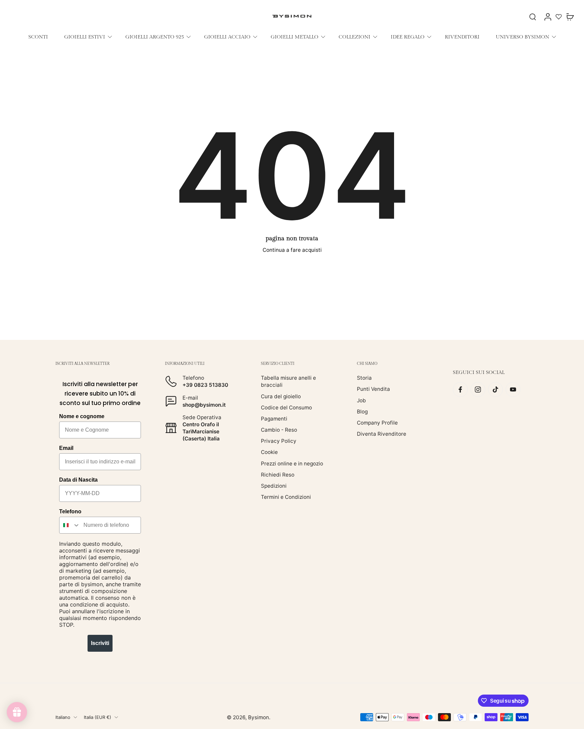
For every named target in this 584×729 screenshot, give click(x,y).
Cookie (269, 452)
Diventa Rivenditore (381, 434)
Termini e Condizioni (286, 497)
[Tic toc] (495, 389)
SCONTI (38, 37)
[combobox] (69, 525)
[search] (532, 16)
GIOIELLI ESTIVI (84, 37)
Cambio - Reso (279, 430)
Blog (362, 411)
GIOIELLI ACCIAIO (227, 37)
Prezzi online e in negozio (292, 463)
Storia (364, 378)
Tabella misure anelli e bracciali (288, 381)
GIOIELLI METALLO (294, 37)
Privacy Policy (278, 441)
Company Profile (377, 423)
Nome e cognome (81, 416)
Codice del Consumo (286, 407)
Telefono (70, 511)
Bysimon (258, 717)
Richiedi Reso (277, 474)
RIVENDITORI (462, 37)
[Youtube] (513, 389)
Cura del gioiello (281, 396)
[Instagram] (477, 389)
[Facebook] (460, 389)
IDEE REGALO (407, 37)
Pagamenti (274, 418)
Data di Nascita (78, 480)
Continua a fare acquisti (292, 250)
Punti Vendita (373, 389)
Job (361, 400)
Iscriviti (100, 643)
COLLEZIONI (354, 37)
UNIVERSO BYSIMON (522, 37)
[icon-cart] (569, 16)
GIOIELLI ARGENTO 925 (154, 37)
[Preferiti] (558, 16)
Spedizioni (274, 486)
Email (66, 448)
